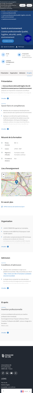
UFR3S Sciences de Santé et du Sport (14, 207)
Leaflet (16, 195)
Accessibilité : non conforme (8, 387)
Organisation (14, 73)
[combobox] (25, 391)
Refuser (29, 5)
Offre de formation (12, 11)
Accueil (3, 11)
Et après (29, 73)
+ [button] (3, 174)
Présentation (4, 73)
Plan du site (4, 383)
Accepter (22, 5)
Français (26, 391)
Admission (22, 73)
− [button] (3, 177)
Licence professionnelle (9, 13)
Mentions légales (5, 385)
